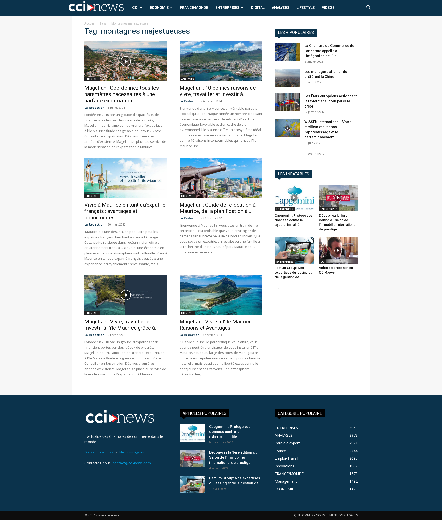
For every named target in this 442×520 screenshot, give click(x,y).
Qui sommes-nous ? (98, 452)
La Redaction (94, 107)
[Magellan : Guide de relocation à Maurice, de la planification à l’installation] (221, 178)
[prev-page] (278, 288)
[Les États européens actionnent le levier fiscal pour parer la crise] (287, 102)
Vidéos (328, 8)
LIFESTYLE (305, 8)
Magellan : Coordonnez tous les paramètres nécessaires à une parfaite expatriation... (121, 94)
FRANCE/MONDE (194, 8)
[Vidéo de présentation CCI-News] (338, 250)
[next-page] (286, 288)
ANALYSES (280, 8)
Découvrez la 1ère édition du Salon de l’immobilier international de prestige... (233, 457)
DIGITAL (258, 8)
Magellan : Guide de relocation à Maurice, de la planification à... (218, 208)
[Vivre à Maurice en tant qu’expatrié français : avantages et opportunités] (125, 178)
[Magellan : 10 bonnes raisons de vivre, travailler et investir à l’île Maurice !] (221, 61)
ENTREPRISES (227, 8)
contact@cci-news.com (132, 462)
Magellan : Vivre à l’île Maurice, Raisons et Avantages (216, 324)
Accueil (89, 23)
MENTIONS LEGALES (343, 515)
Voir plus (314, 154)
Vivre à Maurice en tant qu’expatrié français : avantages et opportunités (124, 211)
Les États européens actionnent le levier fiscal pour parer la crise (330, 101)
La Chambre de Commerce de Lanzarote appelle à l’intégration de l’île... (329, 51)
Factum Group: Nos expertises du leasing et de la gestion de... (293, 272)
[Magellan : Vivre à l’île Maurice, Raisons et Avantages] (221, 295)
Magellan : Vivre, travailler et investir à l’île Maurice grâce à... (121, 324)
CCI (135, 8)
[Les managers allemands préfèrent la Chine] (287, 78)
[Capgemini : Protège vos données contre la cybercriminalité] (294, 198)
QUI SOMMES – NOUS (309, 515)
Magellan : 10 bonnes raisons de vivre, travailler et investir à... (218, 91)
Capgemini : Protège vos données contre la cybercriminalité (293, 220)
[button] (368, 8)
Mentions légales (131, 452)
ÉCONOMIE (159, 8)
